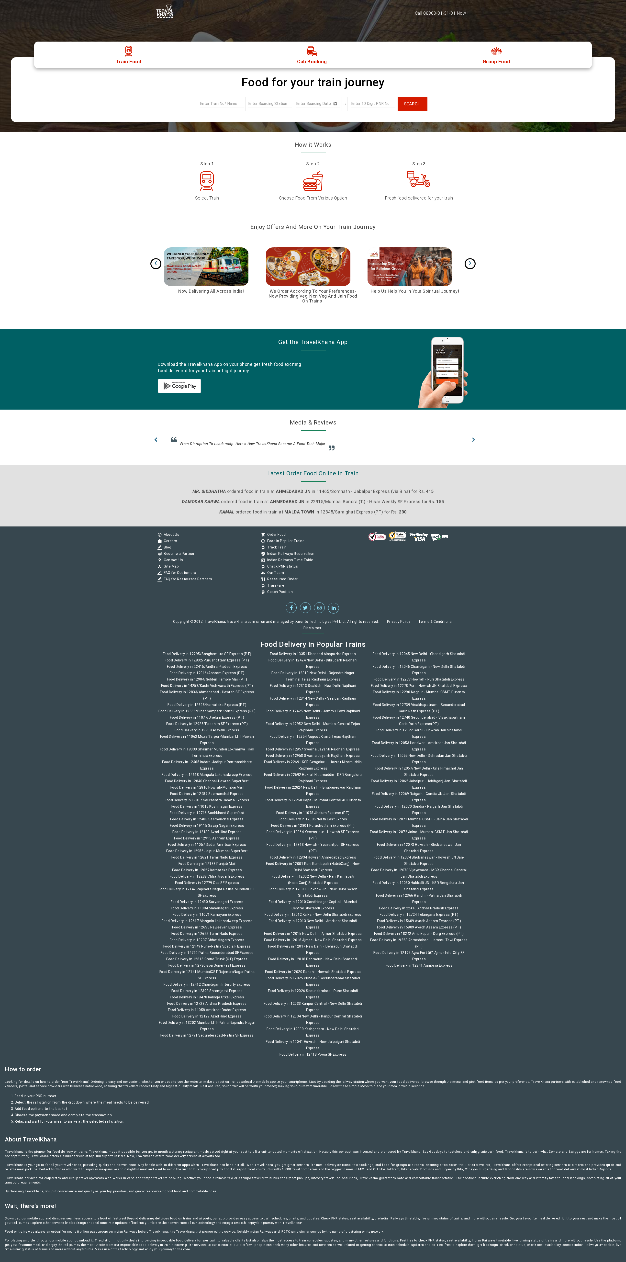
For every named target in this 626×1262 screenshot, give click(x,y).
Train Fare (274, 589)
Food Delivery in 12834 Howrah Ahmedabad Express (313, 861)
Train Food (128, 62)
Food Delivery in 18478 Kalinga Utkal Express (207, 1001)
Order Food (275, 538)
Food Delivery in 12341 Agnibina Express (419, 969)
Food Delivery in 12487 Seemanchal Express (207, 797)
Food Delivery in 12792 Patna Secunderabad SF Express (207, 956)
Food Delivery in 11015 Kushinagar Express (207, 810)
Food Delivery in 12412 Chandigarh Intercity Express (207, 988)
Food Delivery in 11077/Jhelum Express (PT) (207, 721)
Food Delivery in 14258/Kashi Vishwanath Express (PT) (207, 689)
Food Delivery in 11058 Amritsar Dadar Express (207, 1013)
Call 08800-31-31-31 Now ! (442, 13)
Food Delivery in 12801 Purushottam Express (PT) (313, 829)
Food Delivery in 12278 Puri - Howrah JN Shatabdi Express (419, 689)
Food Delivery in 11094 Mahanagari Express (207, 912)
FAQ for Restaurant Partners (186, 582)
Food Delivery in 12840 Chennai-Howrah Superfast (207, 784)
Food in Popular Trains (284, 544)
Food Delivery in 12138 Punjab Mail (207, 867)
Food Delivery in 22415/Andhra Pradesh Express (207, 670)
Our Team (274, 576)
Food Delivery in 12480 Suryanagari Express (207, 905)
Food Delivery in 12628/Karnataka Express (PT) (207, 708)
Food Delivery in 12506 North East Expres (313, 823)
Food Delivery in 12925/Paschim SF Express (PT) (207, 727)
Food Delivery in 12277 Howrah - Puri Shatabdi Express (419, 683)
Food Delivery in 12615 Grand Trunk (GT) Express (207, 962)
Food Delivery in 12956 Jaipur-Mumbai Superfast (207, 854)
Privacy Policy (398, 625)
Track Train (276, 551)
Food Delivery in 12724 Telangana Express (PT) (419, 918)
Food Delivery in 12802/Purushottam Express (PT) (207, 664)
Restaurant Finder (281, 582)
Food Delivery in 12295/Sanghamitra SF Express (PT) (207, 657)
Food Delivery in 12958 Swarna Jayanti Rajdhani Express (313, 759)
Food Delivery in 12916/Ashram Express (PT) (207, 676)
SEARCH (412, 103)
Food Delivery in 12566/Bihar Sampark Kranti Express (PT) (207, 714)
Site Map (170, 570)
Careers (169, 544)
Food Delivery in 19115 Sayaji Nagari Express (207, 829)
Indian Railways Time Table (289, 563)
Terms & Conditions (435, 625)
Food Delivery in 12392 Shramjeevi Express (207, 994)
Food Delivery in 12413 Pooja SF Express (313, 1058)
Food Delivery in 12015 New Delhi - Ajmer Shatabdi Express (313, 937)
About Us (170, 538)
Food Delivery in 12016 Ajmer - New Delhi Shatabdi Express (313, 943)
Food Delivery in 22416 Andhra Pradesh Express (419, 912)
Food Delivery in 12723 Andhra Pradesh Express (207, 1007)
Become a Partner (177, 557)
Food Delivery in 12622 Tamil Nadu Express (207, 937)
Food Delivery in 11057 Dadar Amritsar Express (207, 848)
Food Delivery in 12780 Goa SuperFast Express (207, 969)
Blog (166, 551)
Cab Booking (312, 62)
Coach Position (279, 595)
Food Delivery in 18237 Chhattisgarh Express (207, 943)
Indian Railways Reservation (289, 557)
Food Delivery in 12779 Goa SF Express (207, 886)
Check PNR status (281, 570)
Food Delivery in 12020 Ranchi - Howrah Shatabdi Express (313, 975)
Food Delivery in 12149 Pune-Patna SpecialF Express (207, 950)
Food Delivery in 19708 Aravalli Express (207, 734)
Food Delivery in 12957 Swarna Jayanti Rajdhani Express (313, 753)
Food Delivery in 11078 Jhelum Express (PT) (313, 816)
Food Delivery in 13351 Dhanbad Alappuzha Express (313, 657)
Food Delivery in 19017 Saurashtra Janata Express (207, 803)
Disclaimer (312, 631)
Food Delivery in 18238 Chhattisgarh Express (207, 880)
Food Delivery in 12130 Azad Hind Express (207, 835)
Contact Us (172, 563)
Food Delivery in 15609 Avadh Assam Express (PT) (419, 924)
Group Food (496, 62)
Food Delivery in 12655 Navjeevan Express (207, 931)
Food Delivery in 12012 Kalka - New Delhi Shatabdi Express (313, 918)
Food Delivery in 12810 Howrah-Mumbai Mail (207, 791)
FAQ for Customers (178, 576)
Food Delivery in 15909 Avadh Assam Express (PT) (419, 931)
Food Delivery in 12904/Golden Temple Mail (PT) (207, 683)
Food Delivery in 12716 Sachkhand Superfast (207, 816)
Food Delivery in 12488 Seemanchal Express (207, 823)
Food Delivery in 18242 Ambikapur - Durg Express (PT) (419, 937)
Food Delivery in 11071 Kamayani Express (207, 918)
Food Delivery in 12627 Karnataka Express (207, 873)
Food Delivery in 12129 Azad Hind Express (207, 1020)
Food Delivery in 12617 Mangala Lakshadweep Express (207, 924)
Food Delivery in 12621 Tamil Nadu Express (207, 861)
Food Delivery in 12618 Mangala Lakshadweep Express (207, 778)
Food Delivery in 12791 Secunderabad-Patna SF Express (207, 1039)
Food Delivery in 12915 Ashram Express (207, 842)
